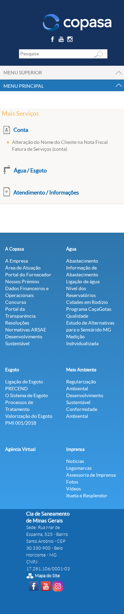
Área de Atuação (23, 268)
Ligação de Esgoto (24, 381)
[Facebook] (53, 40)
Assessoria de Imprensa (91, 475)
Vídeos (73, 488)
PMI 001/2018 (20, 423)
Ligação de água (83, 281)
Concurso (15, 302)
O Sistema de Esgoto (26, 395)
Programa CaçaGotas (88, 309)
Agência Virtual (20, 449)
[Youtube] (62, 40)
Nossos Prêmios (22, 281)
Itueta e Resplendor (86, 495)
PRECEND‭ (16, 388)
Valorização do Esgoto (28, 416)
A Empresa (16, 261)
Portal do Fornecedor (28, 274)
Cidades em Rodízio (87, 302)
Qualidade (77, 316)
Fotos (72, 482)
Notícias (75, 461)
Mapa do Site (47, 575)
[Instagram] (71, 40)
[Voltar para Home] (77, 22)
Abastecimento (82, 261)
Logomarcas (79, 468)
